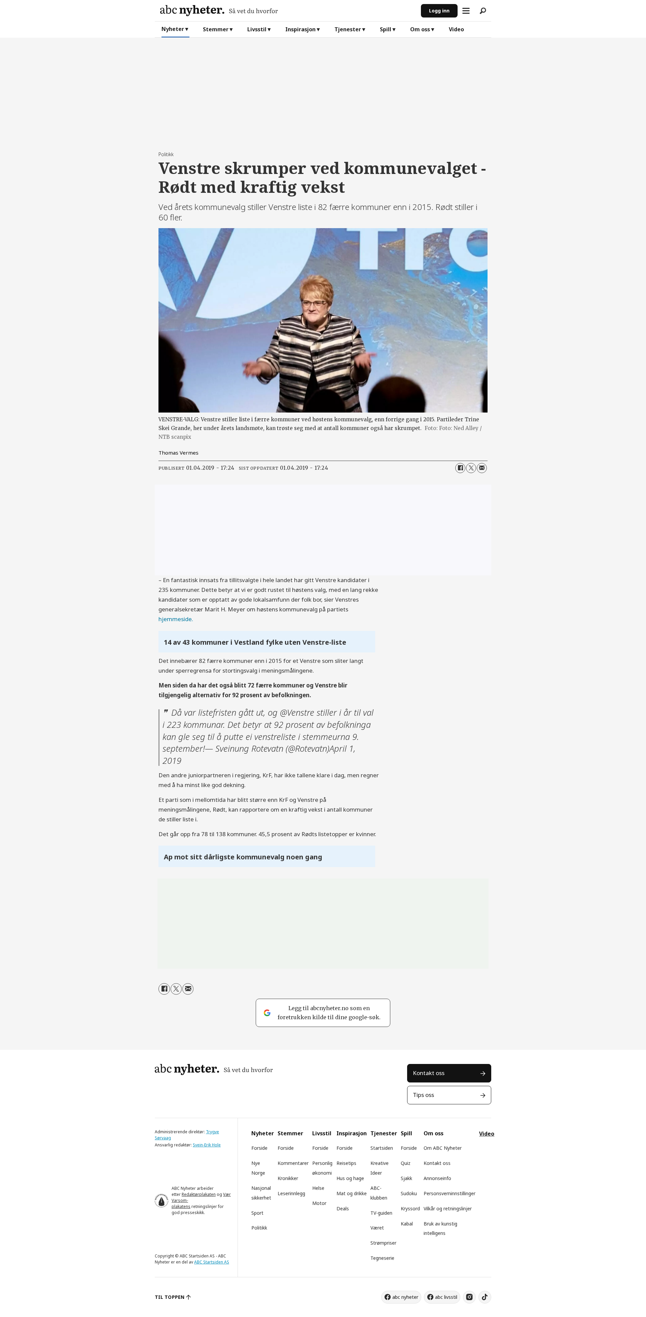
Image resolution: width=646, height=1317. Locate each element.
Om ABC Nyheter (443, 1148)
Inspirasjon (300, 29)
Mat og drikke (351, 1193)
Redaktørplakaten (199, 1194)
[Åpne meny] (466, 10)
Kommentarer (293, 1163)
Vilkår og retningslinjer (448, 1208)
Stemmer (215, 29)
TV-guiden (381, 1213)
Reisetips (346, 1163)
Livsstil (256, 29)
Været (377, 1227)
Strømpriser (383, 1243)
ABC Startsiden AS (211, 1262)
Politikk (259, 1227)
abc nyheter (405, 1297)
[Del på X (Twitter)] (471, 468)
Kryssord (410, 1208)
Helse (318, 1188)
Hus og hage (350, 1178)
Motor (319, 1203)
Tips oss (423, 1095)
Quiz (405, 1163)
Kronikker (288, 1178)
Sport (257, 1213)
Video (456, 29)
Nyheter (173, 29)
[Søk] (482, 11)
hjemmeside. (175, 619)
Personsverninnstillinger (449, 1193)
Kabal (407, 1223)
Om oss (420, 29)
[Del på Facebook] (460, 468)
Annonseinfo (437, 1178)
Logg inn (439, 10)
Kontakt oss (428, 1073)
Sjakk (406, 1178)
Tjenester (347, 29)
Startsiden (381, 1148)
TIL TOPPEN (169, 1297)
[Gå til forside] (288, 11)
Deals (342, 1208)
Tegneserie (382, 1258)
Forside (259, 1148)
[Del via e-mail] (482, 468)
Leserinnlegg (291, 1193)
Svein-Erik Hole (207, 1145)
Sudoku (409, 1193)
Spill (385, 29)
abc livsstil (446, 1297)
